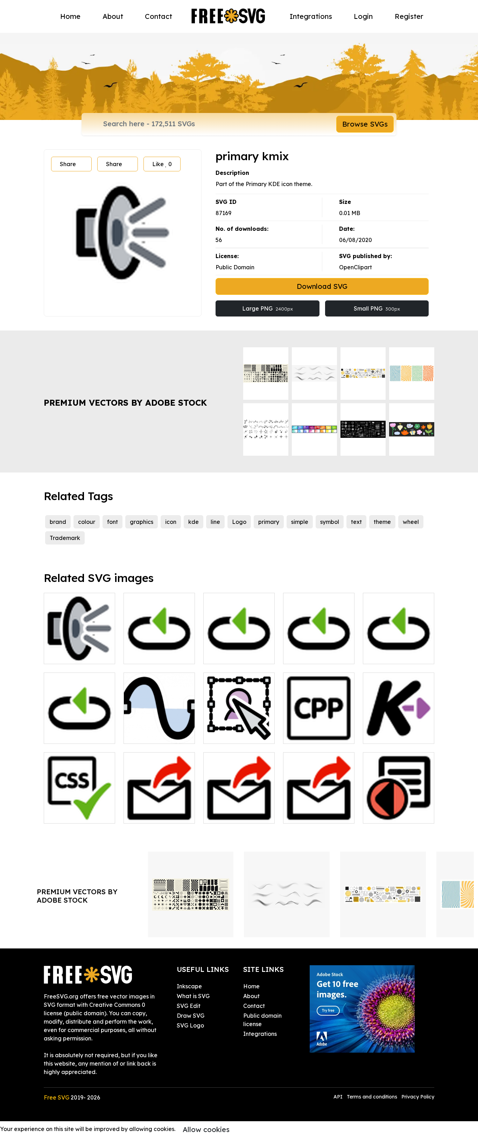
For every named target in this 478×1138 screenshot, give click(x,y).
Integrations (311, 16)
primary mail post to (238, 813)
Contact (158, 16)
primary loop (148, 654)
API (338, 1097)
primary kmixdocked (79, 654)
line (215, 521)
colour (86, 521)
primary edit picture (238, 734)
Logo (239, 521)
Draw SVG (190, 1015)
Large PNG (267, 308)
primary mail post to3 (159, 809)
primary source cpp (317, 734)
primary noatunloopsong (319, 650)
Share (68, 164)
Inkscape (189, 986)
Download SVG (322, 286)
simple (299, 521)
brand (58, 521)
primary (268, 521)
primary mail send (315, 813)
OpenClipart (355, 267)
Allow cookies (206, 1129)
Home (70, 16)
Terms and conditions (372, 1097)
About (113, 16)
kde (193, 521)
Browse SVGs (365, 124)
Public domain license (262, 1019)
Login (363, 16)
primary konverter (395, 734)
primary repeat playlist (398, 650)
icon (170, 521)
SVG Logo (190, 1025)
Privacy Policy (417, 1097)
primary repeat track (79, 730)
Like (162, 164)
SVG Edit (189, 1005)
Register (409, 16)
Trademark (65, 537)
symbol (329, 521)
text (356, 521)
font (112, 521)
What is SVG (193, 996)
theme (382, 521)
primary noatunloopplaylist (239, 650)
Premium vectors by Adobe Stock (125, 402)
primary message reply (398, 809)
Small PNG (377, 308)
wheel (411, 521)
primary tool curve (156, 734)
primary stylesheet (76, 813)
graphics (141, 521)
